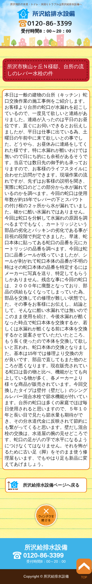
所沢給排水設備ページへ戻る (51, 485)
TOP (84, 577)
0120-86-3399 (49, 23)
